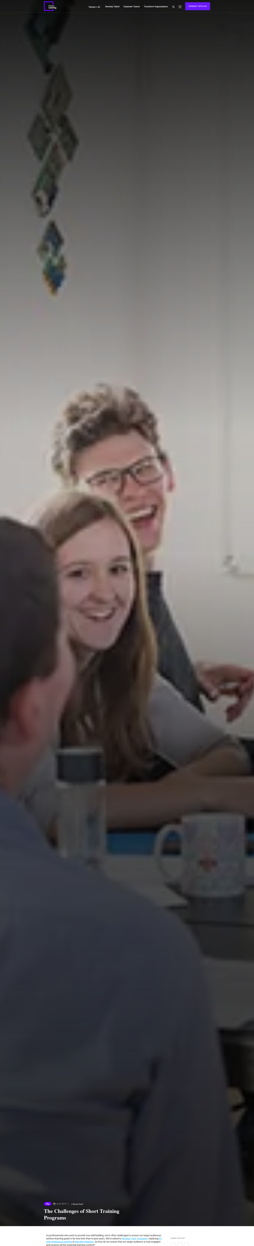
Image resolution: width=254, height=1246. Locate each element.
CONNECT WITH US (198, 6)
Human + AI (94, 7)
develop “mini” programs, (135, 1238)
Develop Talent (112, 6)
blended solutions (84, 1241)
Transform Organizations (156, 6)
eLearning (66, 1241)
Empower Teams (132, 6)
